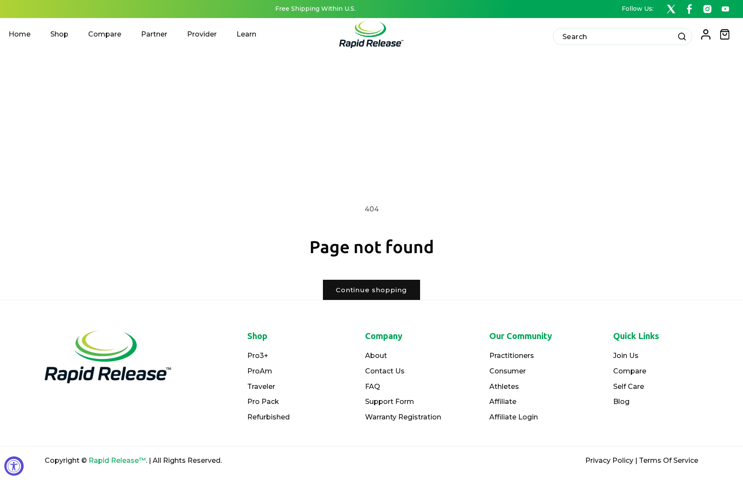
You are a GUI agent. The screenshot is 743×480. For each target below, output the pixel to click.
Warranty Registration (403, 417)
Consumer (507, 371)
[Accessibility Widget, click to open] (14, 466)
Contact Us (385, 371)
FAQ (372, 386)
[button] (724, 34)
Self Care (628, 386)
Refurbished (268, 417)
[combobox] (622, 36)
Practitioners (511, 356)
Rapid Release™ (117, 460)
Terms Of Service (668, 460)
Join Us (626, 356)
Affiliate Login (513, 417)
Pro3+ (257, 356)
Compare (629, 371)
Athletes (504, 386)
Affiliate (502, 401)
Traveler (261, 386)
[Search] (681, 36)
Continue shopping (371, 290)
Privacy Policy (609, 460)
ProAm (259, 371)
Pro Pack (263, 401)
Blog (621, 401)
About (376, 356)
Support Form (389, 401)
